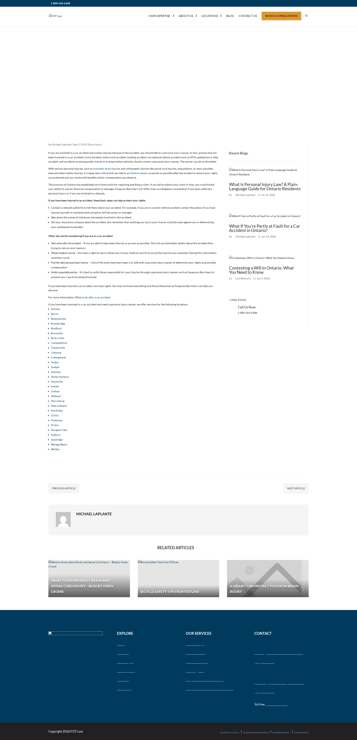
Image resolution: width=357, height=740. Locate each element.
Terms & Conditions (256, 731)
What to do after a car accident (92, 297)
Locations (210, 15)
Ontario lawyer (139, 173)
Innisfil (55, 386)
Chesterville (58, 347)
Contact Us (248, 15)
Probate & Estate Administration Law (209, 689)
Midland (56, 396)
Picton (55, 425)
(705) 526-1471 (264, 662)
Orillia (54, 415)
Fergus (55, 362)
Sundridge (57, 439)
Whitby (55, 449)
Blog (230, 15)
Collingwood (58, 357)
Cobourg (56, 352)
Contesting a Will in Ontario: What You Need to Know (261, 270)
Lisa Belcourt (243, 278)
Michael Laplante (61, 144)
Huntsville (57, 381)
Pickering (56, 420)
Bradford (56, 328)
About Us (186, 15)
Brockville (57, 333)
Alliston (55, 309)
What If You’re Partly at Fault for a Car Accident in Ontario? (264, 228)
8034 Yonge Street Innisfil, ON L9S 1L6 (279, 683)
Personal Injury (195, 644)
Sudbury (56, 434)
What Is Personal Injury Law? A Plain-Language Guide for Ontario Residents (265, 186)
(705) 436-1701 (264, 692)
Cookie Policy (281, 731)
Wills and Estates (197, 662)
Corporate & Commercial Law (204, 680)
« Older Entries (237, 299)
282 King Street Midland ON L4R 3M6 (278, 653)
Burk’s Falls (57, 338)
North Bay (57, 410)
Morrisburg (57, 400)
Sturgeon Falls (59, 429)
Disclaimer (301, 731)
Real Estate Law (196, 653)
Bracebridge (58, 323)
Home (121, 644)
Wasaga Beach (59, 444)
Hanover (56, 371)
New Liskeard (59, 405)
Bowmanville (58, 318)
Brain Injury (95, 144)
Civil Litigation (195, 671)
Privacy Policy (230, 731)
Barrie (54, 313)
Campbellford (59, 342)
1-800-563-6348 (60, 3)
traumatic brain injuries (106, 168)
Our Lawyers (125, 662)
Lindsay (55, 391)
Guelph (55, 367)
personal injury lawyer (176, 152)
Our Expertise (159, 15)
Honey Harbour (60, 376)
